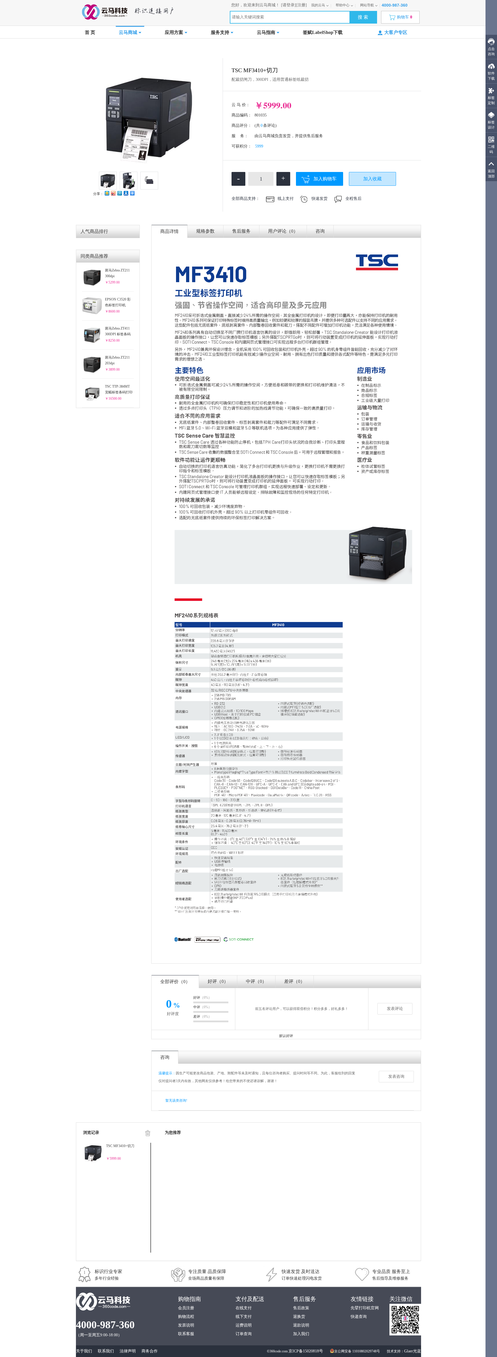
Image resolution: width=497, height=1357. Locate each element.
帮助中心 (342, 5)
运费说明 (244, 1325)
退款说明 (301, 1325)
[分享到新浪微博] (113, 193)
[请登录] (288, 5)
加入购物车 (325, 178)
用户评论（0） (283, 231)
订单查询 (244, 1334)
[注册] (301, 5)
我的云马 (318, 5)
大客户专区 (395, 32)
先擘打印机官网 (365, 1308)
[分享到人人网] (126, 193)
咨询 (320, 231)
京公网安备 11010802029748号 (357, 1351)
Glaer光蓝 (412, 1351)
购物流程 (186, 1316)
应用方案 (174, 32)
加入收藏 (372, 178)
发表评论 (395, 1008)
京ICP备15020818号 (305, 1351)
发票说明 (186, 1325)
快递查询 (359, 1316)
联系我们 (106, 1351)
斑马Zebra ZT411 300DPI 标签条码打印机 (118, 331)
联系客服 (186, 1334)
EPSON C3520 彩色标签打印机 (118, 302)
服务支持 (220, 32)
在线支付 (244, 1308)
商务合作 (150, 1351)
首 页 (90, 32)
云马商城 (128, 32)
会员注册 (186, 1308)
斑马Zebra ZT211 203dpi (117, 360)
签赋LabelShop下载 (323, 32)
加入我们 (301, 1334)
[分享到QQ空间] (107, 193)
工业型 (143, 48)
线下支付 (244, 1316)
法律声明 (128, 1351)
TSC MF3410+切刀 (120, 1146)
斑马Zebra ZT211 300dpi (117, 273)
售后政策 (301, 1308)
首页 (91, 48)
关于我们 (84, 1351)
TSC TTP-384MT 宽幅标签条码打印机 (119, 389)
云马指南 (266, 32)
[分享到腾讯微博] (119, 193)
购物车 (404, 17)
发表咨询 (396, 1076)
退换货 (299, 1316)
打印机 (127, 48)
